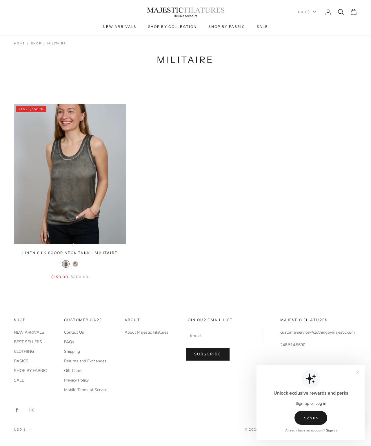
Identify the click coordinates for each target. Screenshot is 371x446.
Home (19, 44)
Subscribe (207, 354)
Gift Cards (73, 370)
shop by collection (172, 26)
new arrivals (120, 26)
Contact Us (74, 332)
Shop (36, 44)
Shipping (72, 351)
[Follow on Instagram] (32, 410)
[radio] (65, 264)
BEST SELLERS (28, 342)
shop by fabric (226, 26)
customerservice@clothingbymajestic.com (317, 332)
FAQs (69, 342)
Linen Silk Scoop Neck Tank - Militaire (70, 253)
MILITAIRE (56, 44)
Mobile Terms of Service (85, 390)
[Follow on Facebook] (17, 410)
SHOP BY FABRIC (30, 370)
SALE (19, 380)
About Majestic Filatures (146, 332)
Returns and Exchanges (85, 361)
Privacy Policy (76, 380)
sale (262, 26)
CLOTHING (24, 351)
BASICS (21, 361)
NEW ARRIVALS (29, 332)
